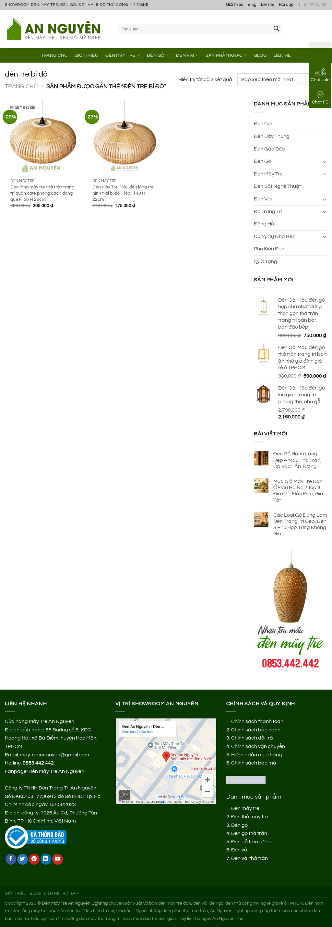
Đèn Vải (185, 55)
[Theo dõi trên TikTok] (305, 5)
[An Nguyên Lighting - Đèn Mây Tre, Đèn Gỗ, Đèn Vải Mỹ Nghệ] (56, 29)
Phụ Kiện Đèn (269, 248)
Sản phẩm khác (224, 55)
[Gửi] (276, 29)
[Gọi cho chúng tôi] (318, 5)
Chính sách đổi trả (252, 737)
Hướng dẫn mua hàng (256, 754)
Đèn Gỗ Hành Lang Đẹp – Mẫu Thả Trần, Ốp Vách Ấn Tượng (297, 460)
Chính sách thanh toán (257, 721)
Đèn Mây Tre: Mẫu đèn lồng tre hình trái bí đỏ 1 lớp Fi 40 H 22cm (123, 193)
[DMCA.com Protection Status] (246, 779)
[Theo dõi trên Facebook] (299, 5)
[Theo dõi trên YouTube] (57, 859)
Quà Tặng (265, 261)
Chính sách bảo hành (255, 729)
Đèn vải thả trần (249, 858)
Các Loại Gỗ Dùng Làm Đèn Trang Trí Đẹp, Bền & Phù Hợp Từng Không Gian (300, 524)
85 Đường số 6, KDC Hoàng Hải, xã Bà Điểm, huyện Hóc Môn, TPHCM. (51, 738)
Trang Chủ (54, 55)
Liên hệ (267, 5)
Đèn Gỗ (156, 55)
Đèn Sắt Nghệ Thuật (277, 186)
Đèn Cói (263, 123)
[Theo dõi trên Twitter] (22, 859)
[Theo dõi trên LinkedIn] (46, 859)
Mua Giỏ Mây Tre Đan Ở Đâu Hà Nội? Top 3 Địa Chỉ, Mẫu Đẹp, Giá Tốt (298, 491)
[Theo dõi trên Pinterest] (324, 5)
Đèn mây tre (245, 808)
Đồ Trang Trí (268, 211)
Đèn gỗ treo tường (252, 841)
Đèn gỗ (239, 825)
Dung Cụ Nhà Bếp (275, 236)
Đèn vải (239, 849)
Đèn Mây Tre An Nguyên (56, 771)
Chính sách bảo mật (254, 762)
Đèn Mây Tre (120, 55)
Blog (252, 5)
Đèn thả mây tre (249, 816)
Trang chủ (21, 86)
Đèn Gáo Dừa (269, 148)
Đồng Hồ (264, 223)
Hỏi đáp (286, 5)
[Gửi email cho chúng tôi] (312, 5)
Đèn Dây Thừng (272, 136)
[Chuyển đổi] (324, 161)
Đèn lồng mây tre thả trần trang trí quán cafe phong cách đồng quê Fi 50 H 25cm (42, 193)
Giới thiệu (234, 5)
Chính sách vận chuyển (258, 746)
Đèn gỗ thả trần (249, 833)
